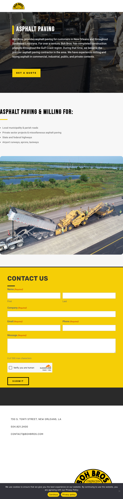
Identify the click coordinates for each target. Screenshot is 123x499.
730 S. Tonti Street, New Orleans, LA (36, 419)
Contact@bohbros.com (27, 434)
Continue (53, 494)
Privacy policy (69, 494)
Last (65, 301)
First (9, 301)
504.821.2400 (19, 426)
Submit (18, 381)
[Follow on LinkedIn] (70, 396)
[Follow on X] (61, 396)
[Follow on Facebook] (52, 396)
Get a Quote (26, 73)
